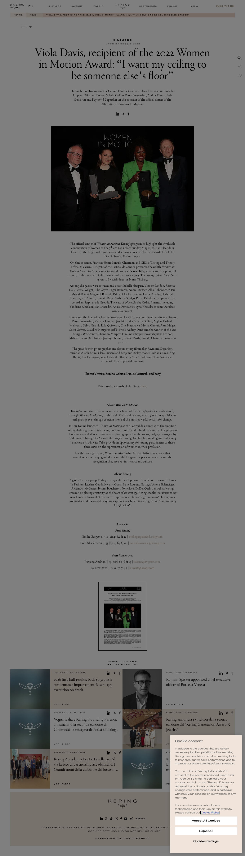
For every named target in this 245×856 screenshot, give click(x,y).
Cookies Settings (206, 841)
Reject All (206, 831)
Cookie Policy (210, 812)
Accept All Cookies (206, 820)
